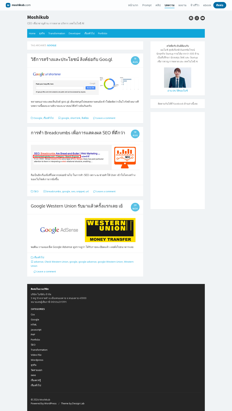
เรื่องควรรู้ (36, 380)
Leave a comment (105, 118)
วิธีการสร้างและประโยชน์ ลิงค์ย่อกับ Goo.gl (71, 59)
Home (32, 33)
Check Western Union (56, 261)
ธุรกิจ (42, 33)
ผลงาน (182, 5)
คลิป (158, 5)
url (87, 191)
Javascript (36, 329)
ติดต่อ (219, 5)
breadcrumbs (53, 191)
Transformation (56, 33)
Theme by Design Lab (72, 403)
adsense (39, 261)
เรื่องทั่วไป (89, 33)
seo (73, 191)
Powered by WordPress (44, 403)
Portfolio (102, 33)
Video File (36, 354)
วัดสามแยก (36, 370)
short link (75, 118)
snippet (80, 191)
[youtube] (202, 18)
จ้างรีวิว (194, 5)
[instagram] (197, 18)
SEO (36, 191)
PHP (33, 334)
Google (38, 118)
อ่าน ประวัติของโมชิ (177, 90)
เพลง (33, 375)
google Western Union (110, 261)
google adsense (87, 261)
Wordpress (37, 359)
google (65, 118)
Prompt (147, 5)
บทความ (170, 5)
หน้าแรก (133, 5)
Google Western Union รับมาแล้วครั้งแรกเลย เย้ (77, 206)
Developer (75, 33)
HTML (34, 324)
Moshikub (38, 17)
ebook (207, 5)
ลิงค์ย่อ (85, 118)
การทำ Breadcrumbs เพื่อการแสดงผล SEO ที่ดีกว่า (78, 132)
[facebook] (191, 18)
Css (33, 314)
